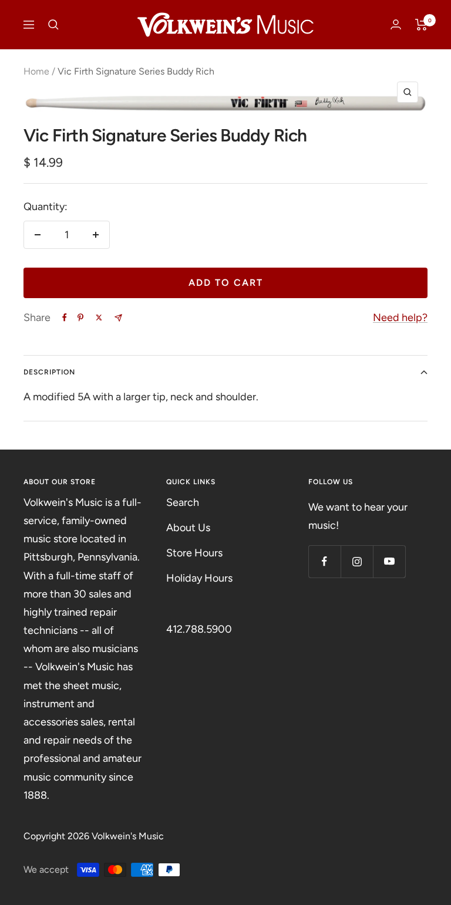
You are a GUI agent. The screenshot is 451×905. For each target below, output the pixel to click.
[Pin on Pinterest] (80, 317)
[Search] (53, 24)
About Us (188, 527)
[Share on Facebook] (64, 317)
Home (36, 71)
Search (182, 502)
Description (49, 372)
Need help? (400, 317)
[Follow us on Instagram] (357, 561)
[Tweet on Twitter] (99, 317)
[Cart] (421, 25)
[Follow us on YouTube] (389, 561)
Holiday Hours (199, 578)
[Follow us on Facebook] (324, 561)
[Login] (396, 24)
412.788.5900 (199, 629)
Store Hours (194, 552)
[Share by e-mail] (118, 318)
